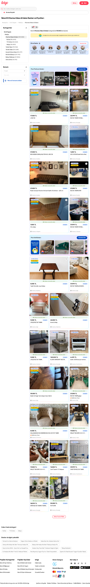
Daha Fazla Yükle (59, 516)
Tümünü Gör (83, 43)
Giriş (74, 3)
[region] (59, 49)
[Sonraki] (87, 49)
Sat (85, 3)
